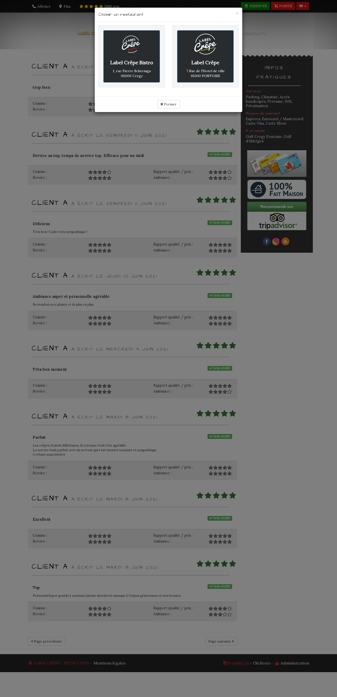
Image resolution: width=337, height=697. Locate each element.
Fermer (170, 104)
